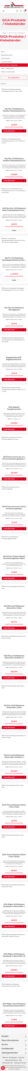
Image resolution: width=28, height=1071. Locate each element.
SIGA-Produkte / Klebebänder (9, 65)
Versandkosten (5, 1067)
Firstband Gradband (6, 61)
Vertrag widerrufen (7, 1062)
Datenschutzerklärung (11, 1060)
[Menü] (3, 10)
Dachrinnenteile (5, 58)
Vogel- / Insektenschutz (7, 68)
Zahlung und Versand (20, 1062)
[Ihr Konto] (21, 10)
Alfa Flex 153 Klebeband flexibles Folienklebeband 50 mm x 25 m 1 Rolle (14, 110)
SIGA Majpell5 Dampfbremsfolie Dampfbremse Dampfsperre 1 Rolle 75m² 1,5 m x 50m (14, 408)
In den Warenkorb (9, 131)
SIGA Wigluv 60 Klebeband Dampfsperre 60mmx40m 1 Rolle (14, 905)
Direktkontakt (8, 1048)
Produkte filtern (15, 77)
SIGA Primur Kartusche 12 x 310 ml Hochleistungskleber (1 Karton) (14, 458)
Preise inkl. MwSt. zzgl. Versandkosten (14, 127)
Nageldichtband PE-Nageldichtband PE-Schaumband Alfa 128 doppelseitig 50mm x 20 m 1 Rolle (14, 358)
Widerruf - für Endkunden (9, 1057)
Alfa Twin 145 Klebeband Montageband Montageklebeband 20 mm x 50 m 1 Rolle (14, 309)
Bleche (3, 51)
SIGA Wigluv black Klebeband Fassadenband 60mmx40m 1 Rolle (14, 1005)
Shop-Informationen (10, 1040)
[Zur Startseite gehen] (14, 5)
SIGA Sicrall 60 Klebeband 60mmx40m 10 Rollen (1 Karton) (14, 756)
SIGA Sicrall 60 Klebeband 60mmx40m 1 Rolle (14, 706)
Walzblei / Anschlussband (8, 71)
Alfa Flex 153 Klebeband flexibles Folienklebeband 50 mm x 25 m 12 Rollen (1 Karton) (14, 160)
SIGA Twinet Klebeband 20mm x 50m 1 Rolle (14, 806)
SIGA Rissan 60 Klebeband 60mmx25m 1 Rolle (14, 607)
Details (14, 230)
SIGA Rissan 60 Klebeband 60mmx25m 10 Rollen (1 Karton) (14, 657)
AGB (20, 1060)
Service (5, 1044)
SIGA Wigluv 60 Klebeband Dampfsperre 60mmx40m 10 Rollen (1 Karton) (14, 955)
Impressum (21, 1057)
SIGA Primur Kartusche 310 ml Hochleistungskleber (14, 508)
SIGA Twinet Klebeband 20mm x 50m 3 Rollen (14, 856)
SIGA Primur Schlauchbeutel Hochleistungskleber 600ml (14, 557)
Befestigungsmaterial (6, 55)
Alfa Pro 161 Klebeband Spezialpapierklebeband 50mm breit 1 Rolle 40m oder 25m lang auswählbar (14, 259)
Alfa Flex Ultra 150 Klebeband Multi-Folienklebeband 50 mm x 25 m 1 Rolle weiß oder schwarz (14, 209)
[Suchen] (17, 10)
